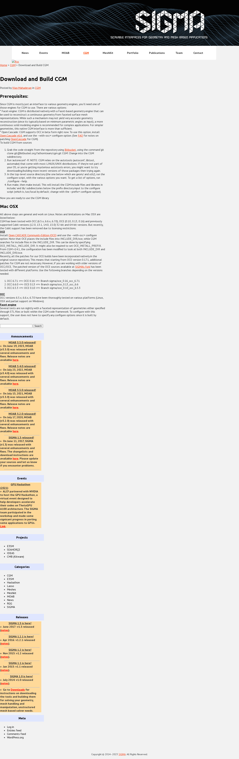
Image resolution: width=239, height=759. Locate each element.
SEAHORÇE (13, 549)
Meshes (11, 589)
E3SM (10, 546)
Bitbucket (70, 149)
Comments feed (16, 734)
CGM (86, 53)
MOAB (65, 53)
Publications (157, 53)
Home (3, 65)
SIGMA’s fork (82, 266)
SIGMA (11, 607)
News (25, 53)
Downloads (18, 689)
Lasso (10, 586)
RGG (9, 603)
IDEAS (10, 553)
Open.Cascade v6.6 (11, 135)
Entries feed (14, 730)
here (15, 360)
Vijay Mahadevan (22, 88)
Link (2, 526)
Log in (10, 727)
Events (43, 53)
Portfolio (132, 53)
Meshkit (11, 593)
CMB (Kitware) (15, 556)
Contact (198, 53)
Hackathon (13, 582)
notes (4, 630)
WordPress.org (15, 737)
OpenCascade (18, 139)
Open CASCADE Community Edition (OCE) (33, 235)
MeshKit (108, 53)
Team (179, 53)
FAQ (80, 135)
